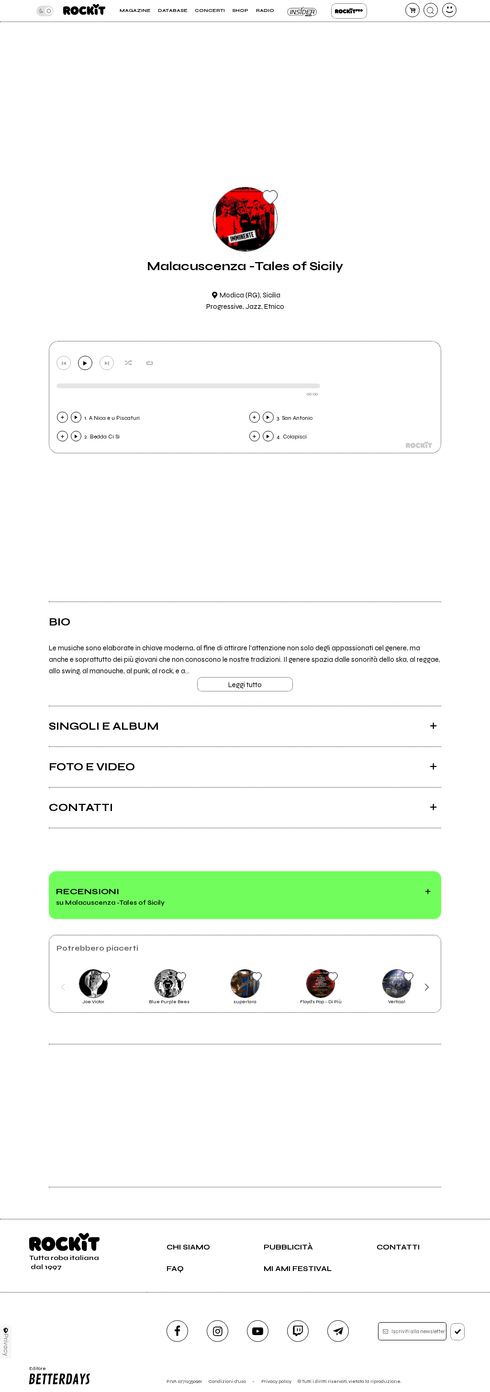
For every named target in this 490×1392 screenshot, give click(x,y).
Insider (303, 11)
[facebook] (177, 1331)
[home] (84, 11)
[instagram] (217, 1331)
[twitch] (298, 1331)
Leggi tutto (245, 684)
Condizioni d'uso (227, 1381)
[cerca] (430, 10)
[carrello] (412, 10)
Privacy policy (276, 1381)
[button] (62, 986)
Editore (35, 1371)
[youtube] (257, 1331)
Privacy (6, 1345)
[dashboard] (449, 10)
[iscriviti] (457, 1331)
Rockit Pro (349, 11)
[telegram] (338, 1331)
